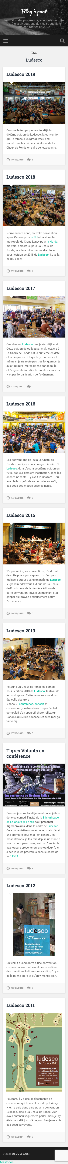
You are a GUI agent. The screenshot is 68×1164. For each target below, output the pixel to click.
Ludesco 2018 (20, 177)
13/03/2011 (17, 1136)
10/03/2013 (17, 868)
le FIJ (34, 237)
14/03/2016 (17, 497)
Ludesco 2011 (20, 1005)
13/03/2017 (17, 386)
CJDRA (13, 856)
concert (39, 704)
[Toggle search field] (62, 40)
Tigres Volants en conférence (25, 753)
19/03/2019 (17, 159)
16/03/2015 (17, 613)
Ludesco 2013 (20, 631)
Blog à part (34, 11)
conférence (26, 704)
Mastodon (7, 1162)
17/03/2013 (17, 733)
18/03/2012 (17, 988)
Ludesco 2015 (20, 515)
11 (33, 868)
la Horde (52, 241)
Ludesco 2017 (20, 288)
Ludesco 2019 (20, 74)
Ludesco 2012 (20, 886)
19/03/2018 (17, 271)
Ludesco (53, 826)
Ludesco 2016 (20, 404)
